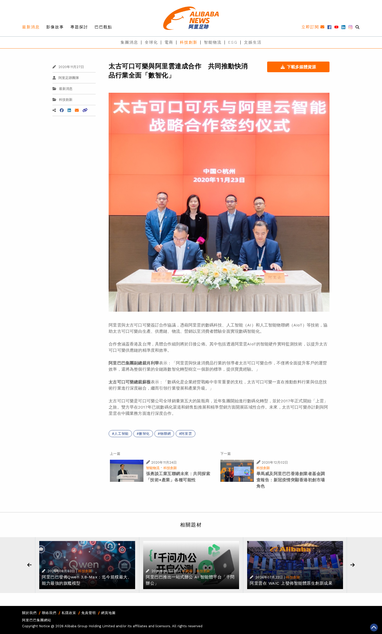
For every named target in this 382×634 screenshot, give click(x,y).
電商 (168, 42)
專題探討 (79, 27)
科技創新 (188, 42)
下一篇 (225, 454)
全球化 (151, 42)
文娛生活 (253, 42)
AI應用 (187, 571)
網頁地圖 (108, 613)
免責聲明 (88, 613)
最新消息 (31, 27)
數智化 (144, 434)
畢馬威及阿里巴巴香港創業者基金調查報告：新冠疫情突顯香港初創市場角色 (290, 480)
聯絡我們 (49, 613)
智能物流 (213, 42)
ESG (233, 42)
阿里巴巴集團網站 (36, 620)
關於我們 (29, 613)
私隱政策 (69, 613)
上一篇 (115, 454)
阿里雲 (186, 434)
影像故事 (55, 27)
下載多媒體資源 (301, 66)
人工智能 (121, 434)
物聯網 (165, 434)
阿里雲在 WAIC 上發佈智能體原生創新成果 (291, 583)
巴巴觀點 (103, 27)
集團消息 (129, 42)
